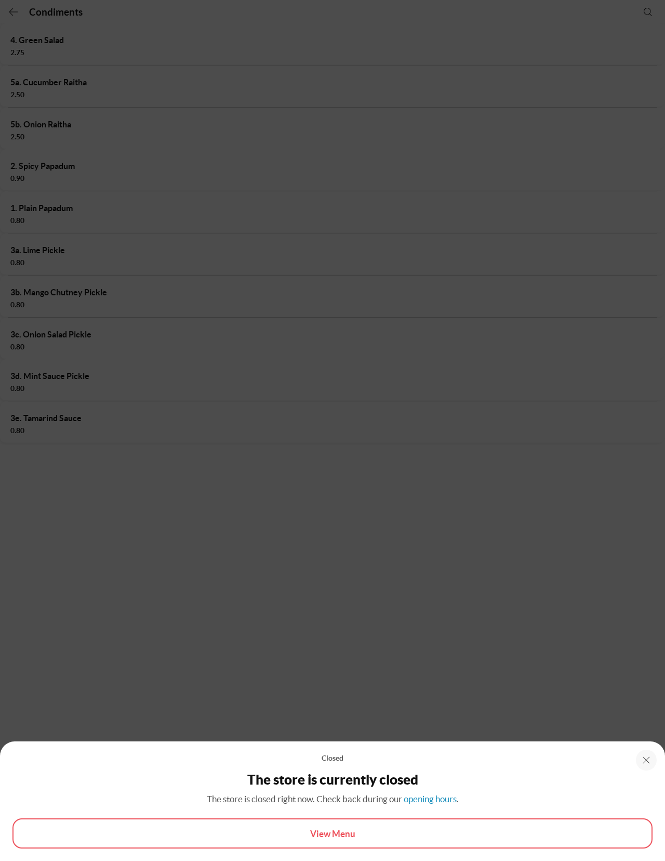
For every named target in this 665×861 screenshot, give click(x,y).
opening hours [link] (430, 799)
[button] (646, 760)
